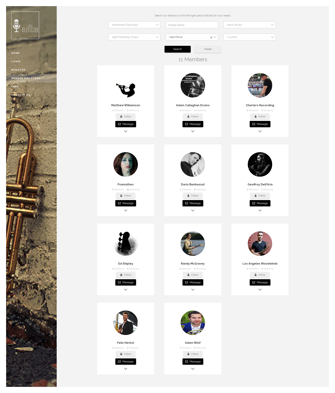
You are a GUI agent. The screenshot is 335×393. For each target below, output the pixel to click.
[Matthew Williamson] (126, 97)
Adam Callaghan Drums (193, 105)
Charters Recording (260, 105)
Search (177, 49)
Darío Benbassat (193, 184)
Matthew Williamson (125, 105)
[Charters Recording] (260, 97)
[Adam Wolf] (193, 335)
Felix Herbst (125, 342)
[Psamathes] (126, 176)
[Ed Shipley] (126, 255)
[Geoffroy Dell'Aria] (260, 176)
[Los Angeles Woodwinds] (260, 255)
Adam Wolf (193, 342)
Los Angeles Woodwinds (260, 263)
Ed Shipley (125, 263)
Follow (127, 116)
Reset (207, 49)
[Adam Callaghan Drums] (193, 97)
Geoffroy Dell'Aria (260, 184)
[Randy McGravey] (193, 255)
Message (127, 124)
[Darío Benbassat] (193, 176)
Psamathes (126, 184)
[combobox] (134, 24)
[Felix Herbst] (126, 335)
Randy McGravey (193, 263)
